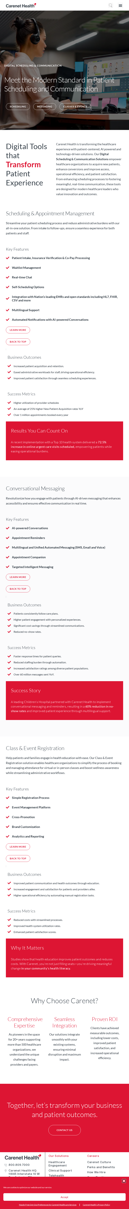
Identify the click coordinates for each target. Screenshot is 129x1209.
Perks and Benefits (101, 1167)
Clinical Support (60, 1170)
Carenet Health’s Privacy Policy (96, 1204)
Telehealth (56, 1175)
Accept (64, 1197)
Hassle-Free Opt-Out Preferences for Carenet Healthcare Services (47, 1204)
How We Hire (96, 1172)
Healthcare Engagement (58, 1163)
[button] (124, 1181)
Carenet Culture (99, 1162)
